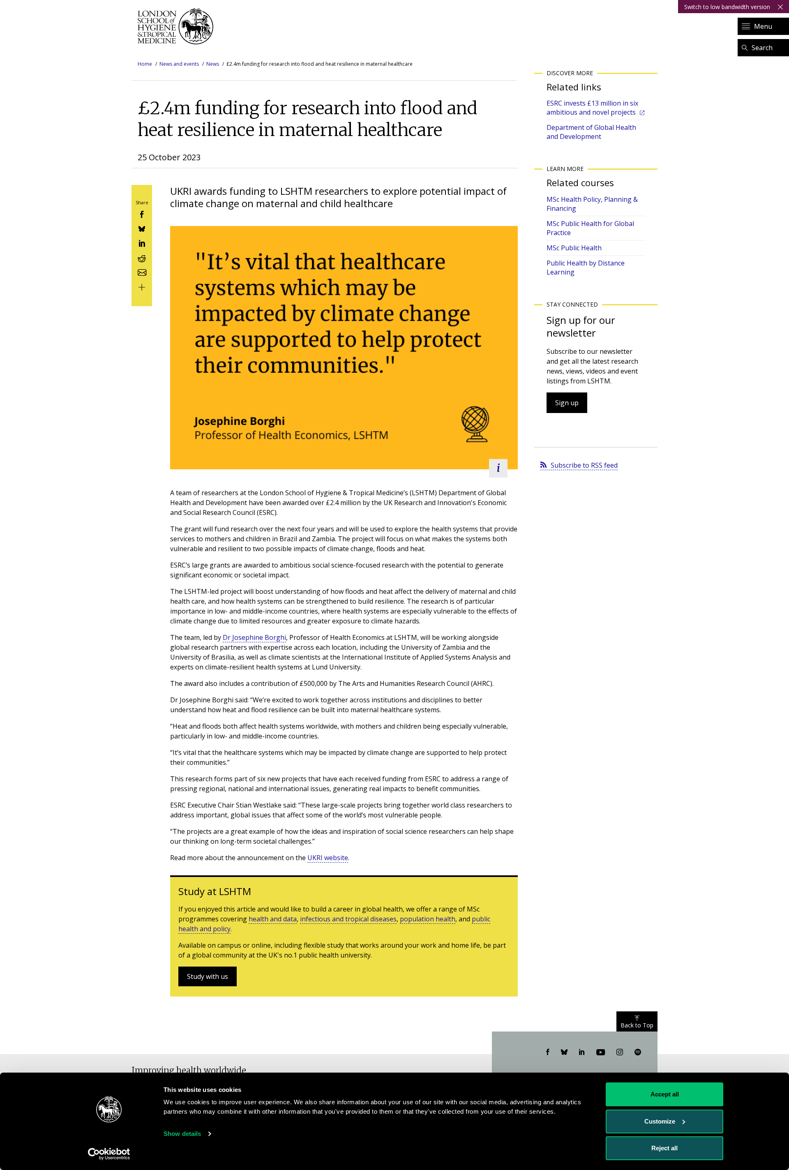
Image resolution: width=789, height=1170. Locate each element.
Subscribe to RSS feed (584, 465)
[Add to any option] (142, 286)
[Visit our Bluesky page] (564, 1052)
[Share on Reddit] (142, 257)
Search (762, 47)
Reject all (664, 1148)
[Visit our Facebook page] (547, 1052)
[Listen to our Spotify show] (637, 1052)
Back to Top (637, 1025)
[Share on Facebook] (142, 213)
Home (145, 63)
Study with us (207, 976)
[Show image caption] (498, 468)
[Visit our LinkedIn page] (582, 1052)
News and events (179, 63)
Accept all (665, 1094)
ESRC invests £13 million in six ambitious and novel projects (592, 108)
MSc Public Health (574, 247)
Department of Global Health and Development (591, 132)
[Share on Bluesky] (142, 228)
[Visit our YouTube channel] (600, 1052)
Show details (182, 1133)
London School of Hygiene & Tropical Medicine (178, 26)
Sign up (567, 402)
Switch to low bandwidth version (727, 7)
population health (427, 918)
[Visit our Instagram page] (619, 1052)
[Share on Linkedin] (142, 242)
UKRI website (327, 857)
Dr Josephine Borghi (254, 637)
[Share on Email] (142, 272)
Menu (763, 26)
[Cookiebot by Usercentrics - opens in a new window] (109, 1154)
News (212, 63)
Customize (659, 1121)
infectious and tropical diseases (348, 918)
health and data (273, 918)
